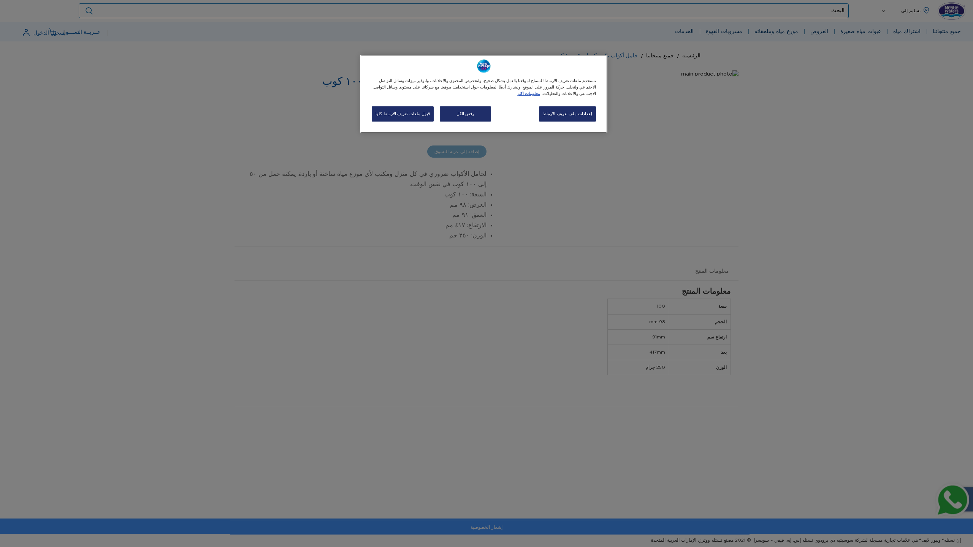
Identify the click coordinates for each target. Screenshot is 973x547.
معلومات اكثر (528, 94)
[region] (483, 94)
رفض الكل (465, 114)
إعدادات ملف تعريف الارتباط (567, 114)
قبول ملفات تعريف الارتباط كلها (403, 114)
